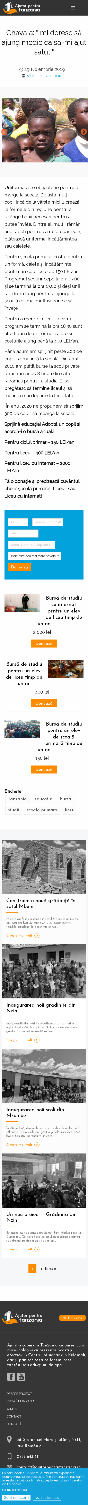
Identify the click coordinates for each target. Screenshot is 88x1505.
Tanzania (17, 799)
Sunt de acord (16, 1497)
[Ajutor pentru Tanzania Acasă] (21, 7)
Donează (44, 644)
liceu (69, 810)
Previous (4, 132)
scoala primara (42, 810)
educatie (43, 799)
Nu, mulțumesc (47, 1498)
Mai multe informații (14, 1489)
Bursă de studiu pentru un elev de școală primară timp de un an (60, 737)
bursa (65, 799)
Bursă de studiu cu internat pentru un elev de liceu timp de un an (60, 611)
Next (83, 132)
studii (13, 810)
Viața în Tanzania (44, 75)
